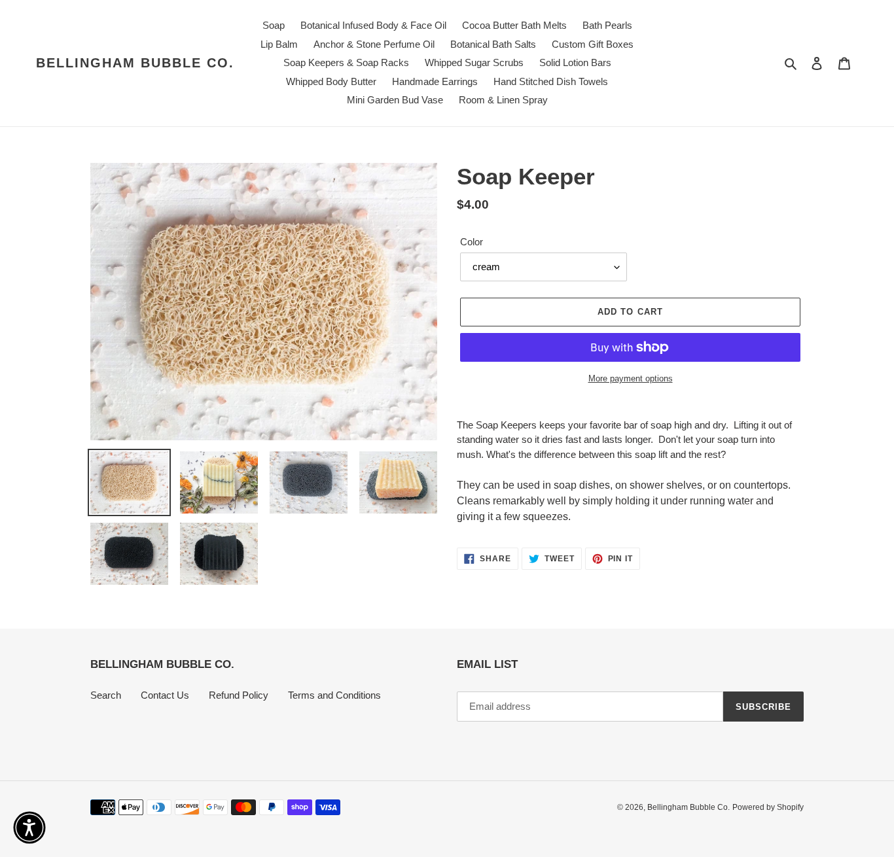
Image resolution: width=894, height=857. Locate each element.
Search (105, 695)
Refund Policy (238, 695)
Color (471, 241)
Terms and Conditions (334, 695)
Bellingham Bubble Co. (135, 63)
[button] (29, 827)
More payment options (630, 378)
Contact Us (165, 695)
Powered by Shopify (768, 807)
